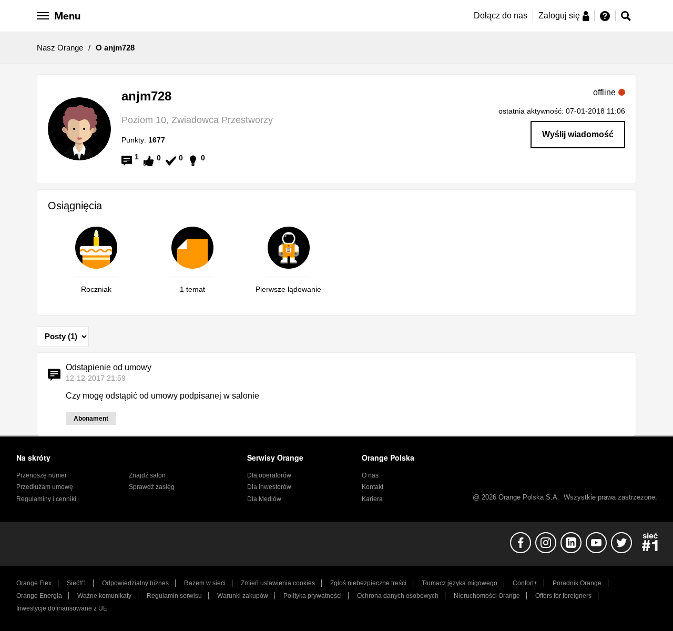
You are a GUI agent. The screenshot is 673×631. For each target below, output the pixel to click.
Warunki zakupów (242, 595)
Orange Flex (34, 583)
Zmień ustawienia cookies (278, 583)
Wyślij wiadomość (578, 134)
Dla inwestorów (269, 487)
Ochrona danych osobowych (398, 595)
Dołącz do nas (500, 15)
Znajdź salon (147, 475)
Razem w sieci (205, 583)
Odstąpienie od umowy (108, 367)
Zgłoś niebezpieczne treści (368, 583)
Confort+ (525, 583)
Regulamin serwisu (174, 595)
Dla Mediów (264, 499)
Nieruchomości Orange (487, 595)
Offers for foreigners (563, 595)
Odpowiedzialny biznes (135, 583)
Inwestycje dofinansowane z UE (61, 608)
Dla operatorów (269, 475)
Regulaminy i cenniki (46, 499)
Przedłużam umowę (44, 487)
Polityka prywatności (312, 595)
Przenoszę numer (41, 475)
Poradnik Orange (577, 583)
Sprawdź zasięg (152, 487)
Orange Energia (39, 595)
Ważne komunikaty (104, 595)
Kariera (372, 499)
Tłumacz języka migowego (459, 583)
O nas (370, 475)
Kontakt (372, 487)
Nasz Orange (60, 47)
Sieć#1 (77, 583)
